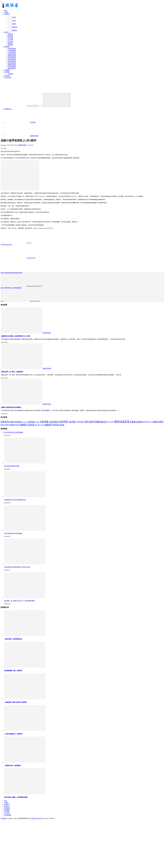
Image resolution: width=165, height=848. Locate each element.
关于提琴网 (7, 77)
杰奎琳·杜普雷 (136, 422)
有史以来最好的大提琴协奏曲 (13, 533)
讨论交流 (7, 75)
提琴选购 (10, 45)
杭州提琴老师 (12, 57)
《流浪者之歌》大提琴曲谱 (12, 765)
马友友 (61, 425)
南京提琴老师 (12, 61)
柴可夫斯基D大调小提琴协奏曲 (13, 432)
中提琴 (14, 24)
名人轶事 (10, 39)
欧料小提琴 (4, 425)
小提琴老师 (80, 422)
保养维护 (10, 43)
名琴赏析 (10, 34)
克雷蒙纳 (37, 422)
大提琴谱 (63, 421)
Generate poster (30, 258)
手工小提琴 (110, 422)
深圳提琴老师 (12, 54)
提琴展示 (7, 14)
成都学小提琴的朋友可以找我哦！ (11, 407)
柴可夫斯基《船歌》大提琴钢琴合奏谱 (16, 797)
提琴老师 (7, 46)
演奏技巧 (24, 425)
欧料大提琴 (158, 422)
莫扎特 (42, 425)
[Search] (56, 100)
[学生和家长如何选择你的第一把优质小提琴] (24, 564)
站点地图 (3, 818)
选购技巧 (48, 425)
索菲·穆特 (37, 425)
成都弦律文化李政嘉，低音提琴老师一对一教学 (15, 336)
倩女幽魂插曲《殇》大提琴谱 (13, 670)
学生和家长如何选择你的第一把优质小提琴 (17, 567)
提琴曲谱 (7, 70)
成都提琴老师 (12, 65)
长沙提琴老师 (12, 66)
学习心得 (10, 41)
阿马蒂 (56, 425)
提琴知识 (10, 36)
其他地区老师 (12, 68)
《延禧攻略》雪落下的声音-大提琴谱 (15, 702)
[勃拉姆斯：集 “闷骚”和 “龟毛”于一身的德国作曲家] (24, 597)
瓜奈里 (31, 425)
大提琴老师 (53, 422)
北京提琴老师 (12, 50)
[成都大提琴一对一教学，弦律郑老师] (22, 368)
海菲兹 (17, 425)
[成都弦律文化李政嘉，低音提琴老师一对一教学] (22, 333)
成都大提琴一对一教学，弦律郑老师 (12, 371)
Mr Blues (3, 145)
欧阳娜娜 (12, 425)
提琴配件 (14, 30)
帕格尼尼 (102, 422)
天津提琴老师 (12, 59)
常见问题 (10, 37)
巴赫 (97, 422)
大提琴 (6, 12)
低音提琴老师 (25, 422)
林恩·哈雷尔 (146, 422)
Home (8, 109)
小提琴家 (10, 74)
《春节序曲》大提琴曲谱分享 (13, 639)
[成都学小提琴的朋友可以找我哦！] (22, 404)
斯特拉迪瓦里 (121, 421)
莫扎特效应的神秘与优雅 (11, 466)
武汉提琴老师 (12, 63)
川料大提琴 (89, 422)
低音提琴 (14, 27)
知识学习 (7, 32)
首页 (5, 10)
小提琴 (14, 17)
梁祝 (152, 422)
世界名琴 (5, 422)
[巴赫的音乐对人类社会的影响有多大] (24, 496)
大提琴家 (7, 72)
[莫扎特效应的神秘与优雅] (24, 463)
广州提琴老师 (12, 52)
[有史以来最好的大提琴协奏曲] (24, 530)
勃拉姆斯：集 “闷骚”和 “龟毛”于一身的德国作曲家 (19, 600)
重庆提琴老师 (12, 55)
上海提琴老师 (12, 48)
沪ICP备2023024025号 (35, 818)
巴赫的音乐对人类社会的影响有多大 (15, 499)
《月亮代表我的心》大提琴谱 (13, 734)
